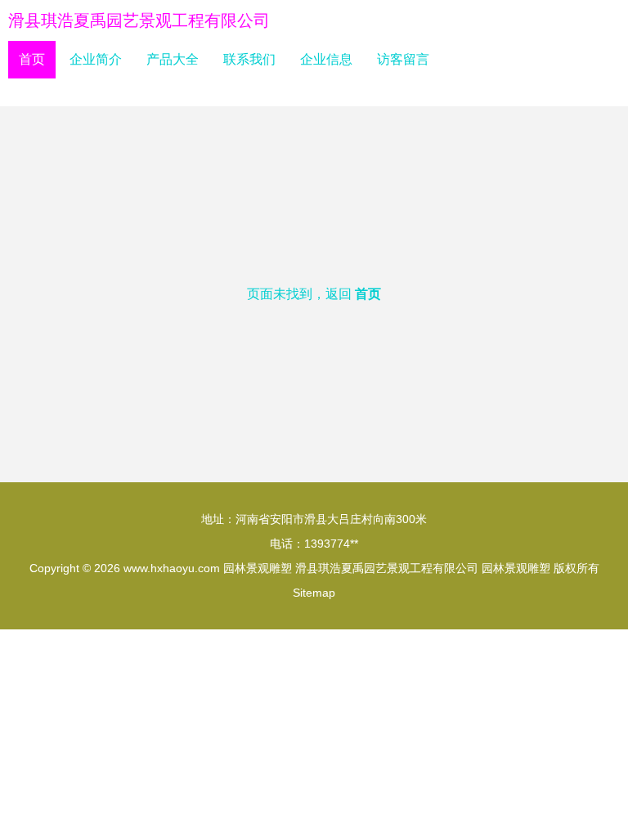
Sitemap (314, 592)
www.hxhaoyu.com (171, 568)
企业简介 (96, 59)
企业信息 (326, 59)
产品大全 (172, 59)
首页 (32, 59)
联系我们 (249, 59)
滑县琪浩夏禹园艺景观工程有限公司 (139, 20)
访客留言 (403, 59)
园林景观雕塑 (257, 568)
